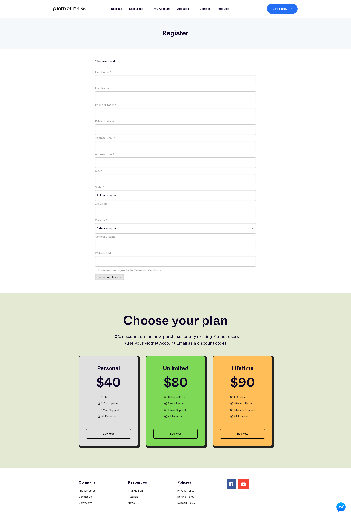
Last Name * (103, 88)
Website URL (103, 253)
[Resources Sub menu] (147, 8)
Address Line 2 (104, 154)
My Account (162, 8)
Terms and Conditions (148, 270)
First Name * (103, 72)
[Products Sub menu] (234, 8)
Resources (136, 8)
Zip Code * (102, 203)
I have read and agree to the (129, 270)
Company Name (105, 236)
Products (223, 8)
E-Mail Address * (106, 121)
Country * (101, 220)
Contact (205, 8)
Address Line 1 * (105, 138)
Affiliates (183, 8)
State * (99, 187)
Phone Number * (105, 105)
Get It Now (280, 8)
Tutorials (116, 8)
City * (98, 171)
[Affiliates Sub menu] (193, 8)
